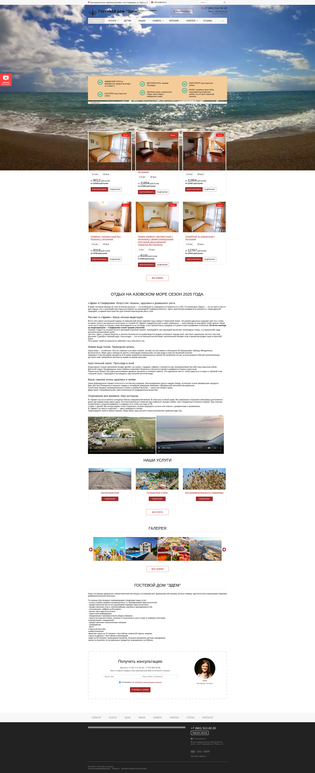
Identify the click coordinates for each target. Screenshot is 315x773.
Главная (96, 21)
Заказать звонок (219, 13)
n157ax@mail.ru (160, 2)
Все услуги (157, 512)
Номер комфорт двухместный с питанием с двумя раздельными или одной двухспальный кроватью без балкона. (155, 240)
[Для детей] (109, 549)
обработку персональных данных (148, 682)
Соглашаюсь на (142, 682)
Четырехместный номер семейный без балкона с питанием (151, 169)
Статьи (190, 717)
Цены (128, 717)
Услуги (112, 21)
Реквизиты (115, 768)
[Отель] (142, 549)
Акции (141, 21)
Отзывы (207, 21)
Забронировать (183, 11)
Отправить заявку (140, 690)
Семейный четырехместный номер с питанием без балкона (202, 168)
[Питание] (174, 549)
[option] (109, 549)
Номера (157, 21)
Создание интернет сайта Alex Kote (133, 768)
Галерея (190, 21)
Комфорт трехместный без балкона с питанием (106, 237)
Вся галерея (158, 569)
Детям (127, 21)
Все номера (157, 278)
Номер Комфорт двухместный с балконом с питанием (108, 168)
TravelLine (95, 103)
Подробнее (115, 189)
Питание (174, 21)
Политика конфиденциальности (99, 768)
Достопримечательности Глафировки (204, 492)
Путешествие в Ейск (157, 492)
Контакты (207, 717)
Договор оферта (198, 756)
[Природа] (206, 549)
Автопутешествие (110, 492)
